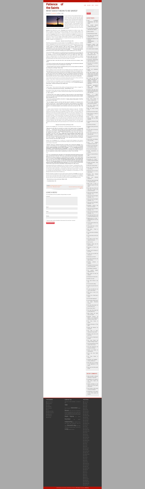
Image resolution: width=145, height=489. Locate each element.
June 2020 (85, 432)
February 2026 (86, 411)
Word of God (49, 417)
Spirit (77, 425)
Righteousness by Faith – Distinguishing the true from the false (93, 219)
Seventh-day (71, 425)
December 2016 (86, 481)
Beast (67, 410)
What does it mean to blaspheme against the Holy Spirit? (93, 185)
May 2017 (85, 474)
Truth (79, 427)
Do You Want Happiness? (92, 298)
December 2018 (86, 451)
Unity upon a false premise (92, 165)
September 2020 (86, 431)
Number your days (91, 278)
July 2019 (85, 443)
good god (73, 413)
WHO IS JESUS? (91, 31)
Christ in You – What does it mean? (53, 186)
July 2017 (85, 471)
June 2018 (85, 457)
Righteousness (49, 414)
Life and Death (49, 408)
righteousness (74, 423)
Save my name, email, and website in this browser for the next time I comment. (61, 220)
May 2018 (85, 458)
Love (48, 409)
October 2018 (86, 452)
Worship (73, 429)
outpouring (68, 422)
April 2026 (85, 408)
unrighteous (70, 429)
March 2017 (86, 477)
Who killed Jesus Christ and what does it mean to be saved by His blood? (93, 189)
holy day (79, 413)
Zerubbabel (53, 13)
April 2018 (85, 460)
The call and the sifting (92, 283)
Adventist (74, 408)
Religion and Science (50, 412)
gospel (76, 413)
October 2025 (86, 414)
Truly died (77, 427)
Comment (48, 196)
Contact (96, 5)
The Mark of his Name (92, 124)
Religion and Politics (50, 411)
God (65, 413)
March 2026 (86, 409)
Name (72, 416)
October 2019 (86, 438)
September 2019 (86, 440)
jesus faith (71, 414)
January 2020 (86, 435)
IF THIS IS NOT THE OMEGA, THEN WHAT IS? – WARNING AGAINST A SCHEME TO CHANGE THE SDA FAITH (93, 81)
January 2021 (86, 428)
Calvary (70, 410)
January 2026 (86, 412)
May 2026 (85, 406)
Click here (66, 401)
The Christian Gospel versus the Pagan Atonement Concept (93, 301)
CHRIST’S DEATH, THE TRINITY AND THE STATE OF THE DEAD (93, 45)
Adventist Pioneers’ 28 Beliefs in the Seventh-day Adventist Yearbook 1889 (93, 318)
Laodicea (79, 414)
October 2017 (86, 466)
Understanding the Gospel (92, 33)
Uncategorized (53, 185)
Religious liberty (69, 423)
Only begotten (77, 419)
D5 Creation (78, 487)
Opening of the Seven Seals (93, 111)
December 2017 (86, 463)
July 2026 (85, 403)
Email (47, 211)
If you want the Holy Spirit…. (93, 148)
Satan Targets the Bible (92, 157)
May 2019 (85, 446)
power (65, 423)
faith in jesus (78, 412)
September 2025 (86, 415)
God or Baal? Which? (91, 308)
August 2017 (86, 469)
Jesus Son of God (75, 414)
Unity (66, 429)
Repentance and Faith (92, 256)
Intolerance (68, 414)
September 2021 (86, 423)
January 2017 (86, 480)
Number (68, 419)
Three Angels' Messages (71, 427)
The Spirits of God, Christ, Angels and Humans (93, 380)
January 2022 (86, 420)
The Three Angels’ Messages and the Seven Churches (93, 118)
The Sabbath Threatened (92, 268)
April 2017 (85, 475)
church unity (74, 410)
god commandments (69, 413)
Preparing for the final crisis (92, 276)
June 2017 (85, 472)
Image (65, 414)
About (93, 5)
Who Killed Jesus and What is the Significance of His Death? (93, 364)
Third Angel (66, 427)
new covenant (77, 416)
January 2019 (86, 449)
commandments (78, 410)
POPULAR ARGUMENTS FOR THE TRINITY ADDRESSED (93, 86)
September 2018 (86, 454)
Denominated (69, 412)
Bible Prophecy (49, 403)
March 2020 (86, 434)
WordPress (87, 487)
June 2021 (85, 426)
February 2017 (86, 478)
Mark (66, 416)
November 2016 (86, 483)
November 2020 (86, 429)
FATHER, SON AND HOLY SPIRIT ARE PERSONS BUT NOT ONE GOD (93, 91)
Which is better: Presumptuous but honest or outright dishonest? (93, 95)
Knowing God (49, 406)
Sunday (79, 425)
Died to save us (74, 412)
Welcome (89, 5)
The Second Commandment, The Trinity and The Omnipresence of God (93, 53)
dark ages (66, 412)
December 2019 (86, 437)
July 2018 (85, 455)
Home (85, 5)
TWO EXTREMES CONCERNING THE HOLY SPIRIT (93, 22)
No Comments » (59, 185)
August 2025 (86, 417)
